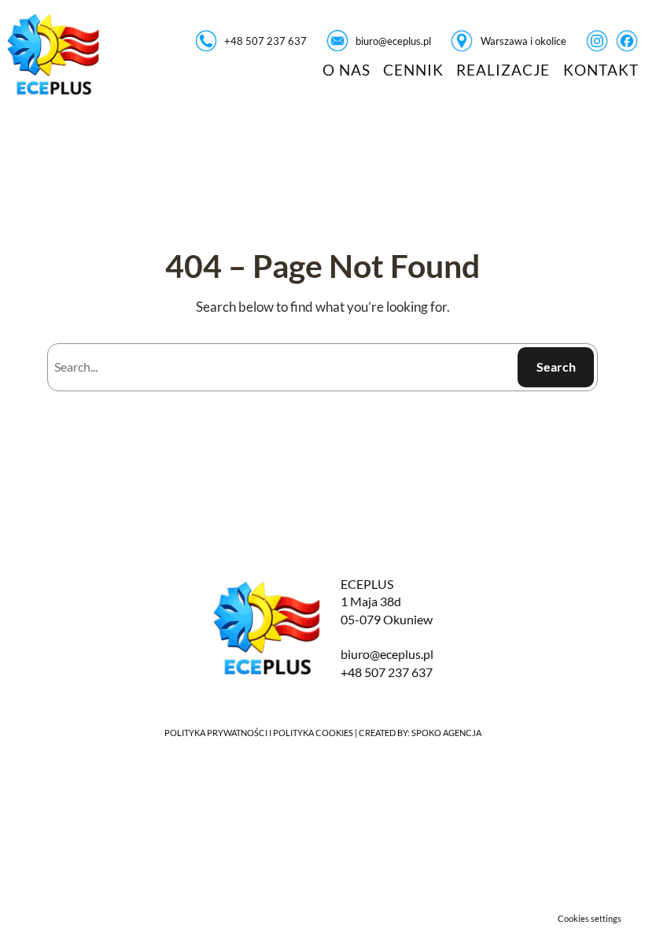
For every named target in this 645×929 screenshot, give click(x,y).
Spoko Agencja (446, 732)
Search (556, 366)
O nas (346, 70)
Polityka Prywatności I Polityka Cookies (258, 732)
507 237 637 (398, 671)
